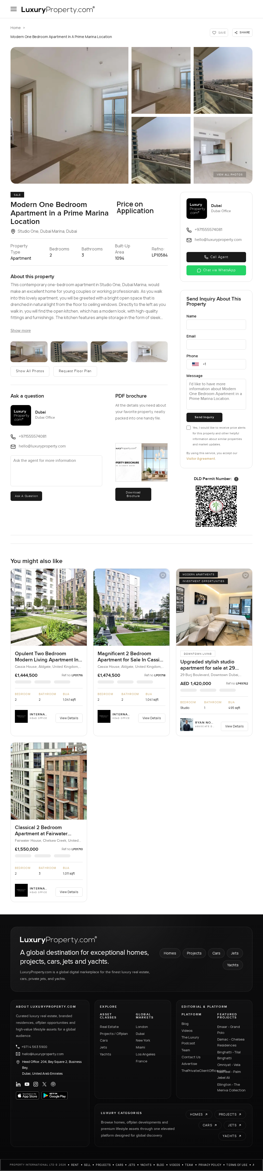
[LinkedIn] (18, 1084)
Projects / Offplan (114, 1033)
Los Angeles (145, 1054)
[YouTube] (27, 1084)
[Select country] (195, 364)
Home (16, 27)
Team (186, 1050)
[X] (44, 1084)
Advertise (189, 1063)
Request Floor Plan (75, 371)
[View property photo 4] (161, 150)
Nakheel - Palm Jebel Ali (229, 1074)
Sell (87, 1165)
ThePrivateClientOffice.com (196, 1070)
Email (191, 336)
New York (143, 1040)
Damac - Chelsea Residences (231, 1042)
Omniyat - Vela (228, 1064)
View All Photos (230, 174)
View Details (69, 718)
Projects (194, 953)
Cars (216, 953)
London (142, 1026)
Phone (192, 355)
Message (194, 375)
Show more (21, 330)
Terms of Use (237, 1165)
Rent (75, 1165)
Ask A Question (26, 496)
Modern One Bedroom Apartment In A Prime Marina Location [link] (61, 36)
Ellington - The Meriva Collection (231, 1087)
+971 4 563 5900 (34, 1047)
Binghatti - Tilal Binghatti (229, 1055)
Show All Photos (30, 371)
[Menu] (13, 9)
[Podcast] (53, 1084)
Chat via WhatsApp (219, 270)
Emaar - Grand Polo (228, 1029)
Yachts (233, 964)
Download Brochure (133, 494)
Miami (140, 1047)
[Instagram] (35, 1084)
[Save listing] (80, 575)
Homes (170, 953)
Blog (185, 1023)
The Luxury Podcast (190, 1040)
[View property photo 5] (223, 150)
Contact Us (191, 1057)
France (141, 1061)
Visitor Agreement (200, 458)
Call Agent (219, 257)
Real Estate (109, 1026)
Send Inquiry (204, 417)
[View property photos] (69, 115)
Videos (187, 1030)
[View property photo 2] (161, 80)
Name (191, 316)
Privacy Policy (210, 1165)
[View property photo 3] (223, 80)
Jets (235, 953)
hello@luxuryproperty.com (43, 1054)
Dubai (140, 1033)
